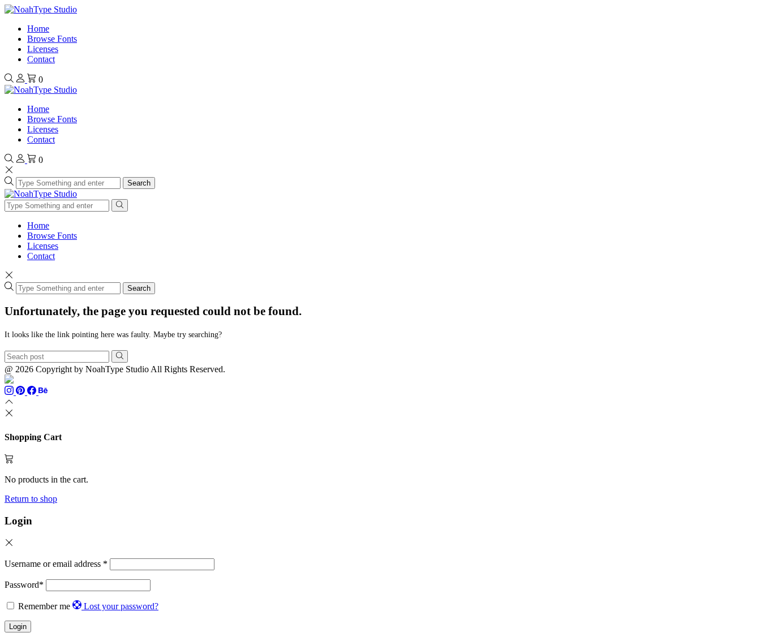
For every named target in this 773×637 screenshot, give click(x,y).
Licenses (42, 49)
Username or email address (56, 564)
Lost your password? (121, 606)
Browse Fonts (52, 39)
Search (139, 183)
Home (38, 28)
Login (18, 626)
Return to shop (31, 498)
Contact (41, 59)
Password (24, 584)
